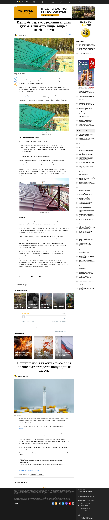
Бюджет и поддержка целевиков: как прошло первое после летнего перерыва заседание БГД (87, 227)
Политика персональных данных (87, 513)
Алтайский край (22, 470)
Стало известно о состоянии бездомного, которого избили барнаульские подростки (85, 120)
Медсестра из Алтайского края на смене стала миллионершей (86, 163)
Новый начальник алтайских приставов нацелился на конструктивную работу (86, 189)
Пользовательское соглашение (87, 515)
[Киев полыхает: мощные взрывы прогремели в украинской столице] (23, 347)
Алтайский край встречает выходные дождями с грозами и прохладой (86, 92)
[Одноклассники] (73, 35)
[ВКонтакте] (70, 35)
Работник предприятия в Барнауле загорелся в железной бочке (87, 193)
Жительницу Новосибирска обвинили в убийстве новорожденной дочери (85, 110)
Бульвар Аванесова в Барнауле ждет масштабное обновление (86, 154)
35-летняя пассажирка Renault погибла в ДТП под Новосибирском (86, 168)
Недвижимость (74, 1)
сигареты (37, 470)
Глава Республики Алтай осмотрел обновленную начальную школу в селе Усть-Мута (87, 178)
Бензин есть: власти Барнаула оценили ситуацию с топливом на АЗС (87, 221)
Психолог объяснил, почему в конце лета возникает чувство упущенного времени (86, 115)
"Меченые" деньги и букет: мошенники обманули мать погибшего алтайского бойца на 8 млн (86, 103)
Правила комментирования (86, 516)
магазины (30, 470)
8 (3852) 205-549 (83, 508)
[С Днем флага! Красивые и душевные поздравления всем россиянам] (64, 347)
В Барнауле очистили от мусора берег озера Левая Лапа (86, 144)
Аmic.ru (21, 428)
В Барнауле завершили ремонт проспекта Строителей (86, 135)
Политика (56, 1)
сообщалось (26, 453)
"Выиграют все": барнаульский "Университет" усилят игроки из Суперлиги (86, 215)
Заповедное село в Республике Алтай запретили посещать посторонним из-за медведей (86, 272)
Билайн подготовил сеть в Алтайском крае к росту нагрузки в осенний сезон (87, 256)
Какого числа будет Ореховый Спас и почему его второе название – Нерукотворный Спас (43, 353)
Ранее (33, 321)
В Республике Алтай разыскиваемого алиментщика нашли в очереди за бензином (86, 149)
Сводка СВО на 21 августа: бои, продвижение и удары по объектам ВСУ (86, 278)
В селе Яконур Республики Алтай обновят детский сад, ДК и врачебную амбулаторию (86, 140)
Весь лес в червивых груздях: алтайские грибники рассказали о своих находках (87, 267)
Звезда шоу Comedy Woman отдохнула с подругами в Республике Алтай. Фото (85, 198)
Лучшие (28, 321)
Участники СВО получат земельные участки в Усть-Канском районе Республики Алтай (85, 245)
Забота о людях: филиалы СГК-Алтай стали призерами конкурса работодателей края (87, 262)
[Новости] (33, 277)
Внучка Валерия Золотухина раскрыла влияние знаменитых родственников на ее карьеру (86, 126)
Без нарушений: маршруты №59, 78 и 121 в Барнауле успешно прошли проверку (87, 288)
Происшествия (47, 1)
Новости (30, 1)
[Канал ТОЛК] (40, 277)
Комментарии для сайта (60, 331)
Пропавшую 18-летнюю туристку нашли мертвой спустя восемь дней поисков (86, 98)
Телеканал (38, 1)
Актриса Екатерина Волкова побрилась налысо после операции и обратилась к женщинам (87, 184)
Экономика (64, 1)
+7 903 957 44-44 (83, 503)
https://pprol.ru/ (29, 97)
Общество (20, 35)
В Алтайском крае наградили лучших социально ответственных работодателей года (87, 173)
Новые (23, 321)
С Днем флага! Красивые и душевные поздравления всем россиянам (63, 354)
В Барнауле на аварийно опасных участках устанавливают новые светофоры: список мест (86, 251)
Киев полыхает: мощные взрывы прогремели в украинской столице (22, 354)
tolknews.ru (83, 489)
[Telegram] (67, 35)
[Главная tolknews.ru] (20, 2)
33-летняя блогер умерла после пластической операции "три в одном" (86, 239)
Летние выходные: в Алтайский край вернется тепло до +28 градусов (86, 283)
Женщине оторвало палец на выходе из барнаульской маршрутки (85, 232)
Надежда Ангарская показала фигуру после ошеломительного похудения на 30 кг (86, 158)
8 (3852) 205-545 (83, 506)
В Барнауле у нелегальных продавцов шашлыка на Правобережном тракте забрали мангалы (86, 209)
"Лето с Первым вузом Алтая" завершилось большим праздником (85, 203)
